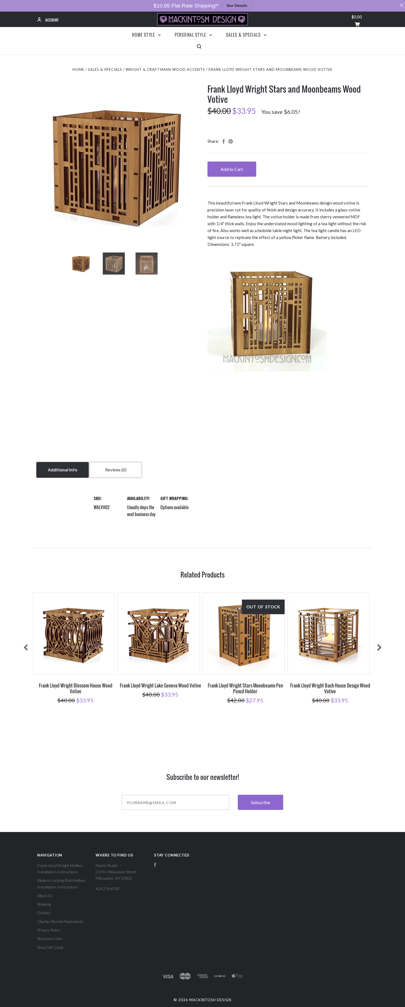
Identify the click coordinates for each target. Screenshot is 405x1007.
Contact (44, 912)
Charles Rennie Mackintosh (60, 921)
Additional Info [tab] (62, 469)
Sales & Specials (244, 35)
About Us (45, 895)
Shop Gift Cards (50, 947)
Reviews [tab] (113, 469)
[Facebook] (155, 865)
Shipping (44, 904)
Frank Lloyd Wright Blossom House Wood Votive (75, 688)
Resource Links (50, 938)
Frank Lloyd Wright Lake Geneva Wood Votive (160, 685)
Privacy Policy (48, 930)
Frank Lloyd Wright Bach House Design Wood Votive (330, 688)
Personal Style (191, 35)
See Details (236, 5)
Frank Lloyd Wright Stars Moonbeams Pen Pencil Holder (245, 688)
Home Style (144, 35)
